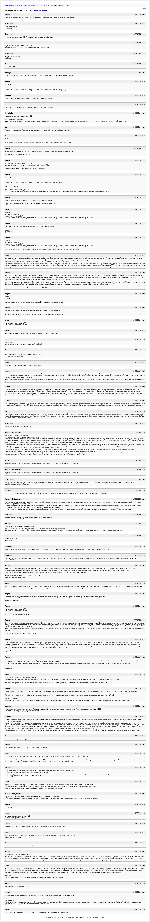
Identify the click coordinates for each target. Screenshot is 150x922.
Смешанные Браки (38, 10)
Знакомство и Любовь (45, 5)
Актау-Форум (9, 5)
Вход (144, 8)
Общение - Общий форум (25, 5)
